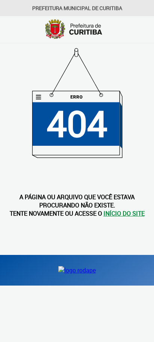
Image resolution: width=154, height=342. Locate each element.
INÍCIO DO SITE (124, 213)
